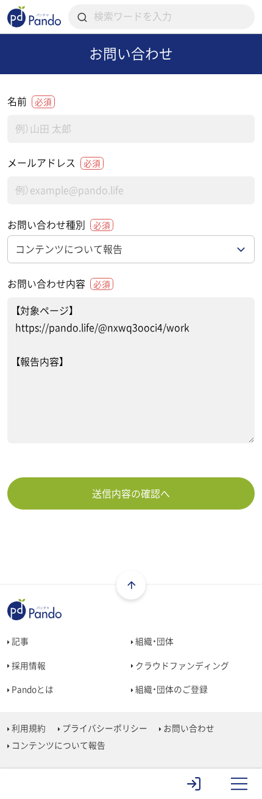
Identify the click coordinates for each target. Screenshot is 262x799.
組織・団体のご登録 (170, 689)
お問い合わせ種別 (58, 225)
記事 (19, 641)
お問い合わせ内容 (58, 284)
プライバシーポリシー (103, 728)
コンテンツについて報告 (57, 745)
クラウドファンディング (181, 665)
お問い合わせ (187, 728)
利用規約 (28, 728)
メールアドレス (54, 163)
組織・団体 (153, 641)
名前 (29, 101)
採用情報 (28, 665)
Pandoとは (32, 689)
